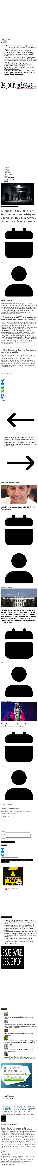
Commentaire (5, 816)
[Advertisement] (19, 20)
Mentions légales (9, 1096)
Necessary (6, 1153)
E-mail (3, 835)
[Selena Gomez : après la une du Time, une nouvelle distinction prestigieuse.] (19, 720)
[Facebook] (19, 382)
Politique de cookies (10, 1098)
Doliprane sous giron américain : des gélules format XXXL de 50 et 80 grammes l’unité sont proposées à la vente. (20, 47)
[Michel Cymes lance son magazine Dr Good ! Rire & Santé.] (19, 503)
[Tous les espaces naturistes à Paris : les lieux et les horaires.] (6, 1015)
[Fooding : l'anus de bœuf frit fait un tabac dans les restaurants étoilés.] (6, 1048)
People (6, 181)
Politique (7, 169)
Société (6, 171)
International (8, 174)
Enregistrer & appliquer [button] (7, 1164)
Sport (6, 176)
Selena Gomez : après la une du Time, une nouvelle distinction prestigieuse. (16, 725)
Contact (6, 1095)
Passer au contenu (6, 39)
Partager (3, 400)
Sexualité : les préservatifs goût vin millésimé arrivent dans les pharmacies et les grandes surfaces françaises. (20, 1058)
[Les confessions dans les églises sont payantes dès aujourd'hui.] (6, 1032)
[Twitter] (19, 385)
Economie (7, 172)
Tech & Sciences (9, 177)
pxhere (8, 373)
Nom (3, 831)
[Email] (19, 393)
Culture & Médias (9, 179)
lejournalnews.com (6, 300)
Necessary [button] (4, 1151)
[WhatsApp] (19, 389)
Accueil (6, 167)
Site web (3, 838)
